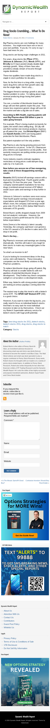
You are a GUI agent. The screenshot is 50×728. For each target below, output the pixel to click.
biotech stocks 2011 (12, 324)
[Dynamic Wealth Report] (25, 15)
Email (6, 452)
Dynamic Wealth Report (25, 716)
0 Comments (30, 38)
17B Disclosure (10, 645)
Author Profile (25, 342)
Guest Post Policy (11, 624)
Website (7, 461)
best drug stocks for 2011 (20, 321)
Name (6, 443)
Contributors (9, 621)
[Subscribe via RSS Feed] (4, 398)
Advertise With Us (11, 614)
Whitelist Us (9, 627)
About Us (8, 611)
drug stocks (27, 324)
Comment (9, 420)
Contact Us (9, 617)
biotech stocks (38, 321)
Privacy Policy (10, 638)
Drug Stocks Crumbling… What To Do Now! (24, 33)
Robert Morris (7, 38)
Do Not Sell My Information (15, 648)
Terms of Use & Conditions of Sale (19, 641)
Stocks (16, 329)
